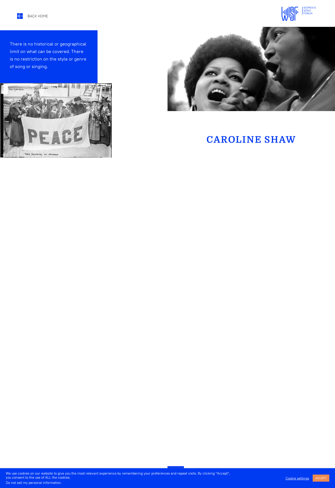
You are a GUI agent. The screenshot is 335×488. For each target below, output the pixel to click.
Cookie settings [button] (297, 478)
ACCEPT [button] (321, 478)
